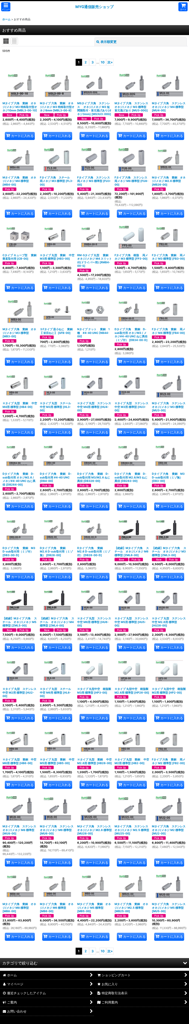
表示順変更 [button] (108, 42)
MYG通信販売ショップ (94, 6)
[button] (5, 6)
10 (103, 62)
